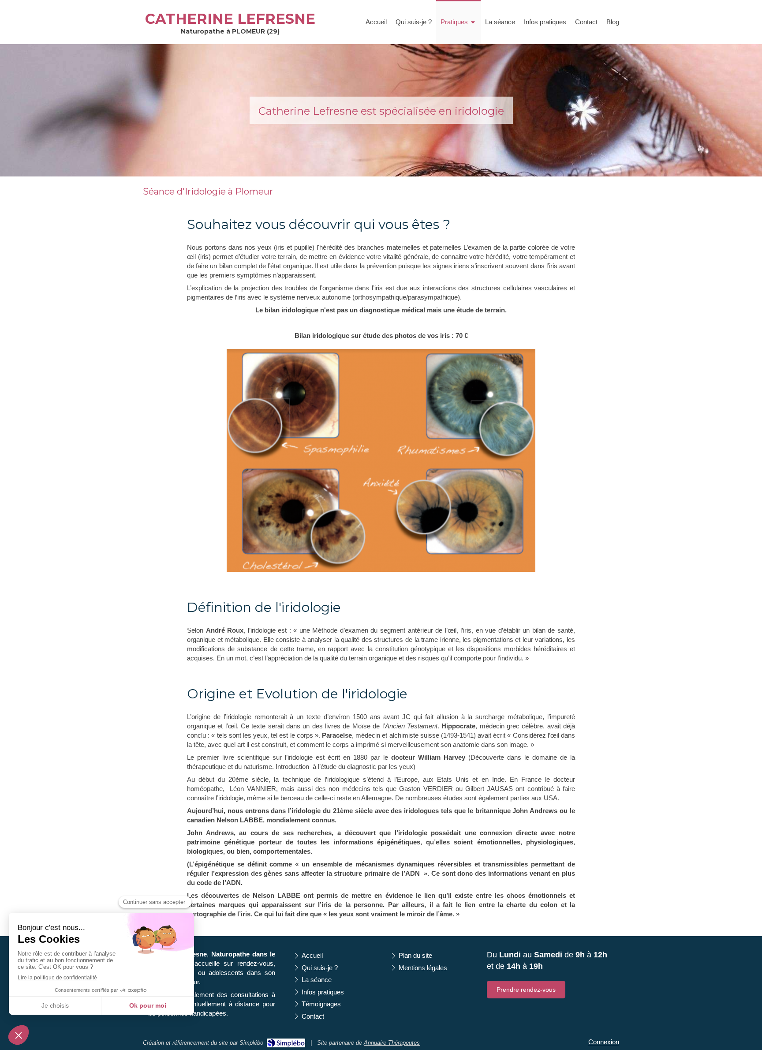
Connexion (603, 1042)
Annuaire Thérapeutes (392, 1042)
